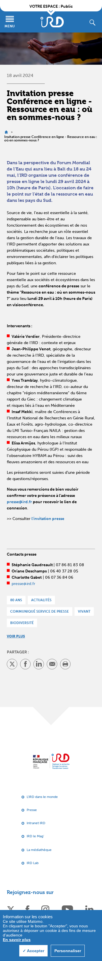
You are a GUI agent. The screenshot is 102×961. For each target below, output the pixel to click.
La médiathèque (39, 850)
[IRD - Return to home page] (52, 22)
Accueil (6, 132)
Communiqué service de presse (39, 611)
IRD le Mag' (35, 836)
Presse (32, 810)
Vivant (84, 611)
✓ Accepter (33, 950)
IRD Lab (33, 863)
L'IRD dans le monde (42, 797)
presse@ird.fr (19, 501)
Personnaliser (67, 950)
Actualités (41, 600)
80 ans (16, 600)
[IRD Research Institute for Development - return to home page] (51, 761)
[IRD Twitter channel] (11, 909)
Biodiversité (22, 623)
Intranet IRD (36, 823)
